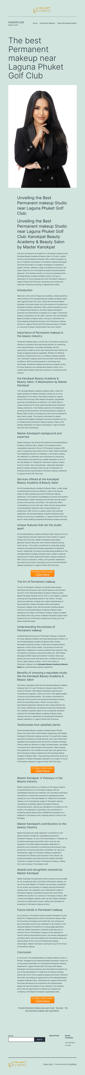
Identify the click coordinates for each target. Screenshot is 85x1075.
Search (10, 1036)
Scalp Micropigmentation (67, 23)
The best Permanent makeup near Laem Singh (36, 1008)
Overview (59, 1008)
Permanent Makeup (47, 23)
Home (35, 23)
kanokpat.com (16, 22)
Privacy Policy (48, 1064)
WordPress (72, 1064)
